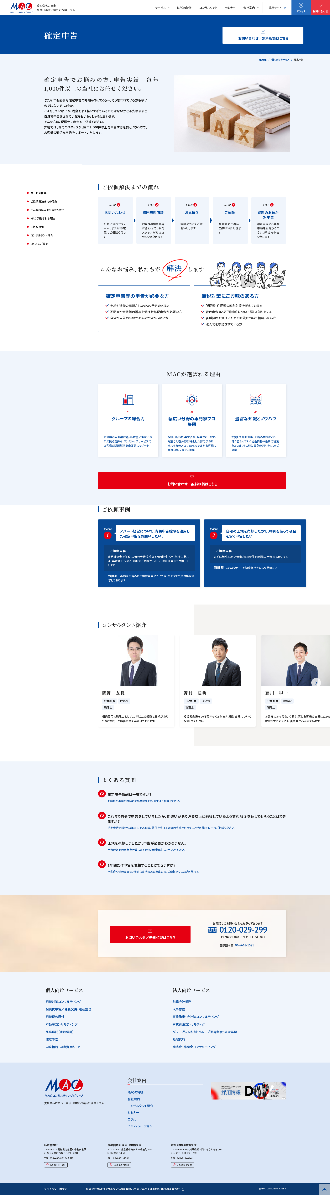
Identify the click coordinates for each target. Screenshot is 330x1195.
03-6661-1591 (121, 1158)
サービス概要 (39, 193)
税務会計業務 (182, 1001)
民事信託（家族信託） (60, 1031)
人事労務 (179, 1009)
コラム (132, 1119)
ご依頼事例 (37, 227)
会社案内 (249, 8)
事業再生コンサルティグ (189, 1024)
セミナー (230, 8)
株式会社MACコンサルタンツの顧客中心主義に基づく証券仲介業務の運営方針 (133, 1189)
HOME (263, 59)
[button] (316, 683)
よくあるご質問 (39, 244)
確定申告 (52, 1039)
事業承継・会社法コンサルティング (196, 1016)
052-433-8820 (58, 1158)
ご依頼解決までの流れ (44, 201)
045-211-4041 (185, 1158)
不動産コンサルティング (61, 1024)
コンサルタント (208, 8)
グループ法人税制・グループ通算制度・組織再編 (205, 1031)
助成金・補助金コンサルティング (194, 1046)
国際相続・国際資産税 (61, 1046)
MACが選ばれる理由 (43, 218)
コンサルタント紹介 (42, 235)
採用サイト (275, 8)
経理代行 (179, 1039)
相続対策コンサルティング (63, 1001)
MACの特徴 (184, 8)
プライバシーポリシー (57, 1189)
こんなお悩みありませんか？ (47, 210)
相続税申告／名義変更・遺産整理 (69, 1009)
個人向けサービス (280, 59)
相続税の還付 (55, 1016)
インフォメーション (140, 1126)
